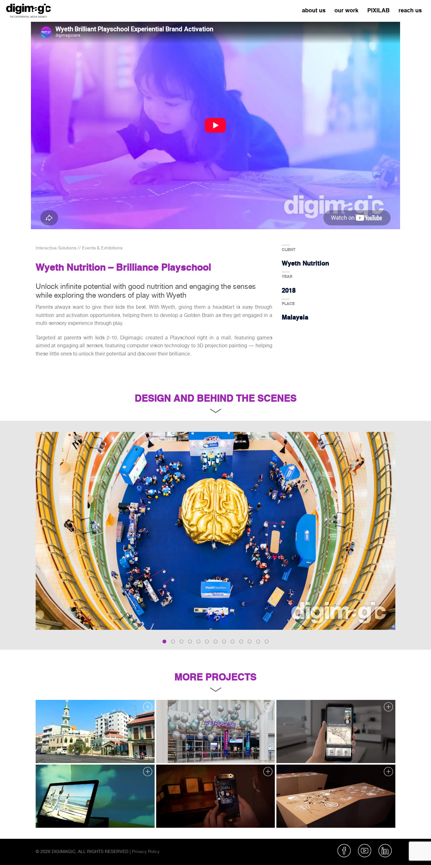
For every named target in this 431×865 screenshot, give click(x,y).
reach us (410, 10)
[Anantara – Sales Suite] (95, 796)
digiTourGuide (293, 750)
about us (314, 10)
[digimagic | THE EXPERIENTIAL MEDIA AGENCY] (28, 10)
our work (346, 10)
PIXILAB (378, 10)
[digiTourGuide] (335, 731)
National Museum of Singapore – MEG (197, 815)
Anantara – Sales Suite (62, 815)
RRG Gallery (51, 750)
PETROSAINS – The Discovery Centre (197, 750)
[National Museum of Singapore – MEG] (215, 796)
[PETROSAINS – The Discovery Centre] (215, 731)
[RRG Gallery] (95, 731)
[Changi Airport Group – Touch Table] (335, 796)
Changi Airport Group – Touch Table (315, 815)
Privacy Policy (146, 851)
